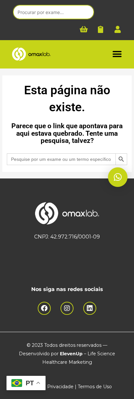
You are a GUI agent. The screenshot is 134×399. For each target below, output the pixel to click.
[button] (117, 54)
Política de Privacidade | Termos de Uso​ (67, 387)
